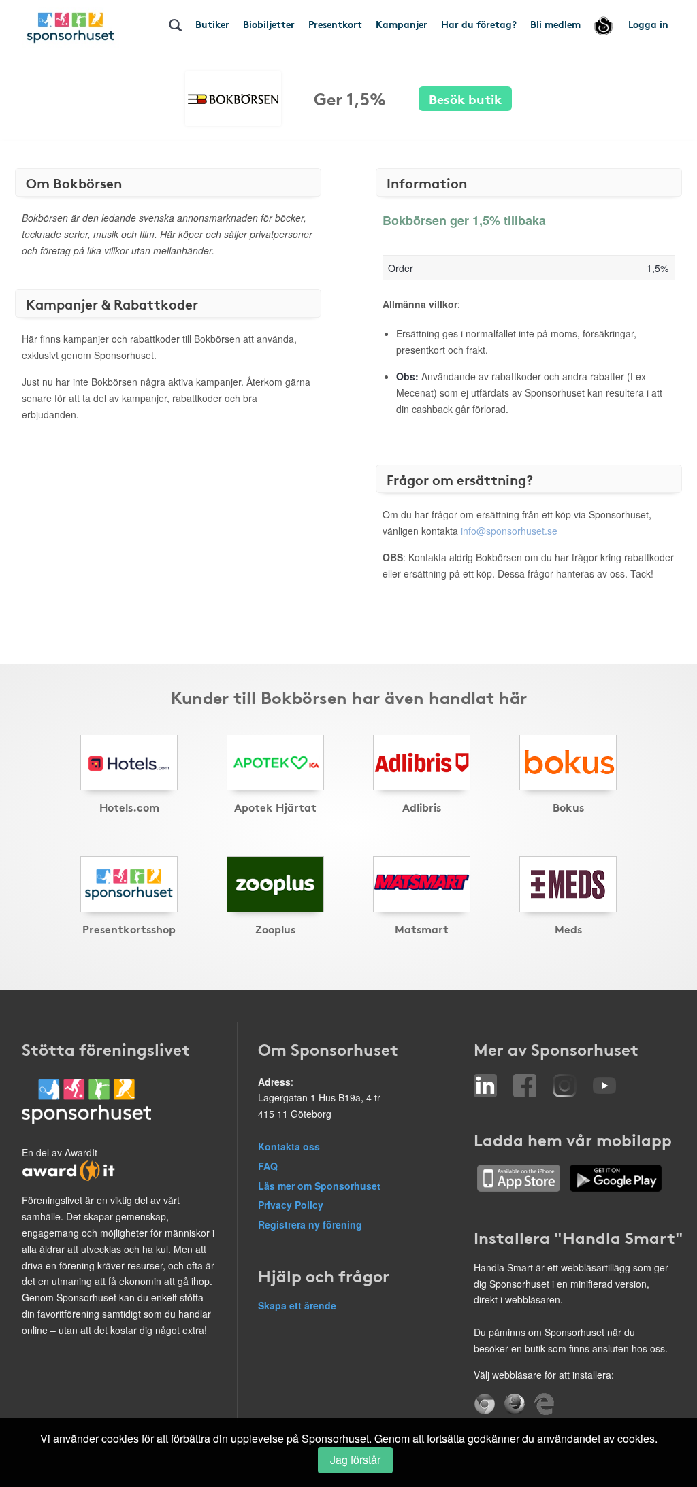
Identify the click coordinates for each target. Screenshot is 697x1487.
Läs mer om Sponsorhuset (319, 1185)
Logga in (648, 24)
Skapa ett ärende (297, 1305)
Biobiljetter (269, 24)
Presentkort (335, 24)
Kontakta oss (289, 1146)
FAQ (268, 1166)
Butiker (212, 24)
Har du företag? (479, 24)
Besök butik (465, 98)
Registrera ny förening (310, 1224)
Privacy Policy (290, 1205)
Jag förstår (355, 1459)
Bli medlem (555, 24)
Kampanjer (401, 24)
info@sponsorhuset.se (509, 530)
